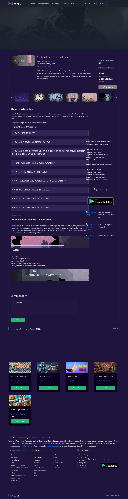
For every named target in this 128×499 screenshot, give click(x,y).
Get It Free (20, 388)
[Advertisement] (64, 37)
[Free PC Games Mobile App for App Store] (101, 189)
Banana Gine (72, 376)
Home (33, 3)
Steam (50, 61)
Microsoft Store (39, 468)
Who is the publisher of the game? (32, 199)
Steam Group (83, 455)
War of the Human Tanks (20, 376)
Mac (56, 457)
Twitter (81, 460)
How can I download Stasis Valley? (32, 142)
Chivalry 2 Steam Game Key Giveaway (110, 376)
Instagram (82, 468)
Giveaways (14, 470)
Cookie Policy (15, 478)
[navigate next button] (116, 97)
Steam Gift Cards (68, 3)
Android (57, 468)
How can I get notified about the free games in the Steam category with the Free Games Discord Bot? (48, 152)
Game (110, 68)
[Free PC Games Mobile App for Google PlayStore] (101, 201)
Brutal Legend (44, 376)
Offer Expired (108, 87)
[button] (95, 3)
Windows (47, 66)
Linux (56, 465)
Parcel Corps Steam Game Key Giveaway (25, 410)
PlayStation (59, 463)
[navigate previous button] (12, 97)
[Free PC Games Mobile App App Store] (104, 459)
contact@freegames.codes (85, 446)
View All (115, 328)
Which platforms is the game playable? (34, 163)
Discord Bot (14, 460)
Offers (12, 473)
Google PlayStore (40, 470)
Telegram (82, 463)
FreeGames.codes (18, 450)
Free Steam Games (43, 3)
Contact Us (87, 3)
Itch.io (42, 380)
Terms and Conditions (18, 475)
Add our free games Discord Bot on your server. (106, 214)
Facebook (82, 465)
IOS (35, 473)
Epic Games (55, 3)
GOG (35, 475)
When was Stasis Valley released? (31, 190)
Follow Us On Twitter (106, 236)
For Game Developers (18, 465)
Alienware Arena (104, 380)
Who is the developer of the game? (32, 208)
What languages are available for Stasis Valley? (40, 181)
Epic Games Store (27, 446)
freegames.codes (53, 446)
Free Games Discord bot (41, 443)
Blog (78, 3)
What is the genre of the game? (30, 172)
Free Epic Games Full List (19, 468)
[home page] (18, 3)
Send (17, 320)
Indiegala (15, 380)
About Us (13, 455)
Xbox (56, 460)
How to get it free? (24, 133)
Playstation (37, 463)
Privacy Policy (15, 481)
